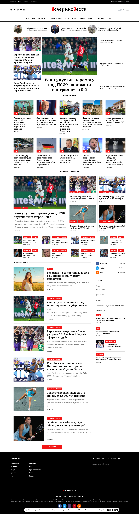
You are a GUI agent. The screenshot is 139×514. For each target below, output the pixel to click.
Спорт (25, 208)
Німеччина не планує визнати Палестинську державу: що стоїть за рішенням (46, 160)
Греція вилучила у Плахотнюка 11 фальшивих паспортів (69, 158)
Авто (98, 315)
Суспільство (110, 341)
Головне (17, 208)
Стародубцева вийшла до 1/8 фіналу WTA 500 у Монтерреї (111, 41)
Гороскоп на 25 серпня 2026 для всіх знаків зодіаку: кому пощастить (68, 275)
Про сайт (58, 496)
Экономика (14, 463)
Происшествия (35, 470)
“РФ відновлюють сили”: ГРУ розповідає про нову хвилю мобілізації (35, 30)
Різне (50, 269)
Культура (13, 473)
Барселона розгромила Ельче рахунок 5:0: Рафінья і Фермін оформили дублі (26, 58)
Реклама (81, 496)
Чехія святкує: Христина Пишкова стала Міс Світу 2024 (113, 346)
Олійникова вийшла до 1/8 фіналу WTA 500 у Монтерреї (112, 64)
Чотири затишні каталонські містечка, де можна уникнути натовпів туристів (92, 122)
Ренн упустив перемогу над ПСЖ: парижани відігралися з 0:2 (69, 84)
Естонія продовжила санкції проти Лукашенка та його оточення (92, 160)
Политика (100, 355)
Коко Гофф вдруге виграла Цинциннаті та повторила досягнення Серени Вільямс (27, 86)
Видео (12, 476)
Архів (65, 496)
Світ (16, 113)
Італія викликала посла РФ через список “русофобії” (115, 120)
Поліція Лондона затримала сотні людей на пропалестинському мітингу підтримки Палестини (69, 124)
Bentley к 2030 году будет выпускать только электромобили (110, 319)
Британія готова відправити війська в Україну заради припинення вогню (46, 121)
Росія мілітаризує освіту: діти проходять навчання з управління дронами (22, 123)
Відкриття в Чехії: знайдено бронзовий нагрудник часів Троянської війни (114, 160)
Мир (98, 328)
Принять (112, 510)
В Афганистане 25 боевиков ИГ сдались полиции (108, 332)
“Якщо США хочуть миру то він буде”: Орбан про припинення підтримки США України (73, 30)
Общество (14, 466)
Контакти (72, 496)
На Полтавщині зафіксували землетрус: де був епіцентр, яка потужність (112, 87)
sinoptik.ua (119, 306)
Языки (31, 476)
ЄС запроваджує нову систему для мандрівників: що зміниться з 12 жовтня (22, 160)
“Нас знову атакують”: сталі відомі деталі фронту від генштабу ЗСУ (109, 30)
